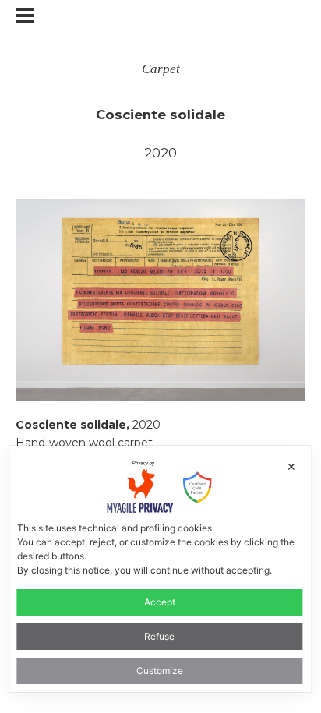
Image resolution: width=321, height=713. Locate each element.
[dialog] (160, 568)
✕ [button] (291, 466)
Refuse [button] (159, 636)
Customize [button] (159, 670)
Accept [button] (159, 602)
